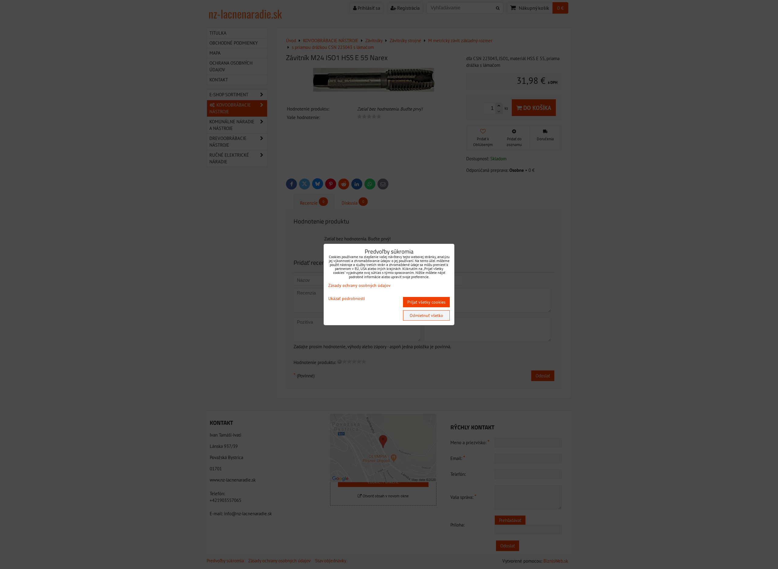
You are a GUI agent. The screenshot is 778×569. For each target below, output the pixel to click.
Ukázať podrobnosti (346, 298)
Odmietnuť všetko (426, 315)
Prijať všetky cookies (426, 302)
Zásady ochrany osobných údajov (359, 285)
